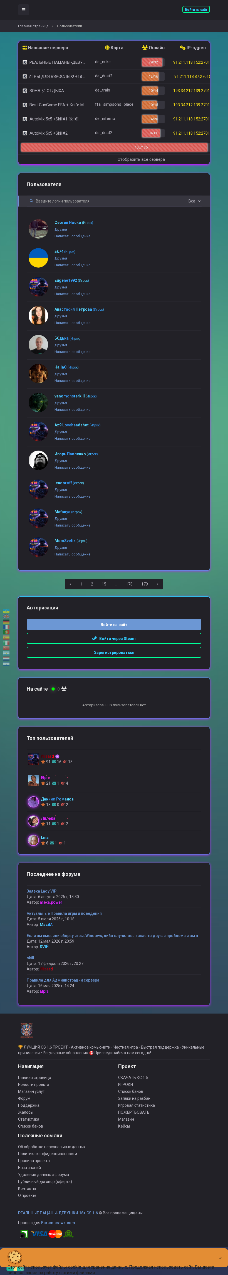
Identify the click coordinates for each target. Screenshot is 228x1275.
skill (30, 958)
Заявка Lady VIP (41, 891)
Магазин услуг (31, 1091)
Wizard (46, 969)
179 (144, 584)
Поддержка (28, 1105)
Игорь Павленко (76, 454)
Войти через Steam (116, 638)
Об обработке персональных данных (52, 1147)
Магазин (126, 1119)
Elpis (44, 991)
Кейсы (124, 1126)
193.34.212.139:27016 (192, 104)
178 (129, 584)
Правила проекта (34, 1160)
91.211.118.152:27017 (192, 133)
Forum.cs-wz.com (58, 1222)
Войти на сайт (196, 10)
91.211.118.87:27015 (192, 76)
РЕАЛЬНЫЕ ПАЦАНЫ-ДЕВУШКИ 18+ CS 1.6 (58, 1213)
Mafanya (68, 512)
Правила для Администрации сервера (63, 980)
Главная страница (33, 26)
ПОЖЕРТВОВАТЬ (134, 1112)
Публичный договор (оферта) (45, 1181)
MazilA (46, 924)
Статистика (28, 1119)
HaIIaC (66, 367)
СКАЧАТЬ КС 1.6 (133, 1077)
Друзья (60, 229)
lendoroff (69, 483)
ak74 (64, 251)
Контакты (27, 1188)
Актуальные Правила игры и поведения (64, 913)
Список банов (30, 1126)
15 (104, 584)
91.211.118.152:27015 (192, 62)
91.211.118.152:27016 (192, 119)
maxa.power (51, 902)
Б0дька (67, 338)
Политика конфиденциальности (47, 1154)
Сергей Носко (73, 222)
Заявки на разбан (134, 1098)
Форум (24, 1098)
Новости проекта (33, 1084)
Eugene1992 (71, 280)
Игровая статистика (136, 1105)
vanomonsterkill (75, 396)
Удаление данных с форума (43, 1174)
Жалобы (25, 1112)
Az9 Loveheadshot (77, 425)
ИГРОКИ (125, 1084)
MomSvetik (71, 540)
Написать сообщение (72, 236)
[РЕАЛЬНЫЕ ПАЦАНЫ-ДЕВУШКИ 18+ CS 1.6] (26, 1033)
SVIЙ (44, 947)
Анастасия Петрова (79, 309)
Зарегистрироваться (114, 652)
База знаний (29, 1167)
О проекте (27, 1195)
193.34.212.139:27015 (192, 90)
